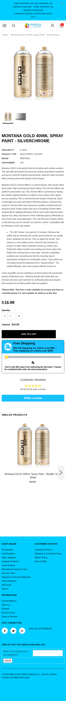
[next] (61, 473)
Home (5, 35)
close (62, 3)
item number (8, 163)
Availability (8, 150)
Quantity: (6, 310)
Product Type (9, 154)
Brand (5, 158)
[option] (33, 73)
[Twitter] (13, 631)
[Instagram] (22, 631)
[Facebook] (5, 631)
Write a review (33, 398)
